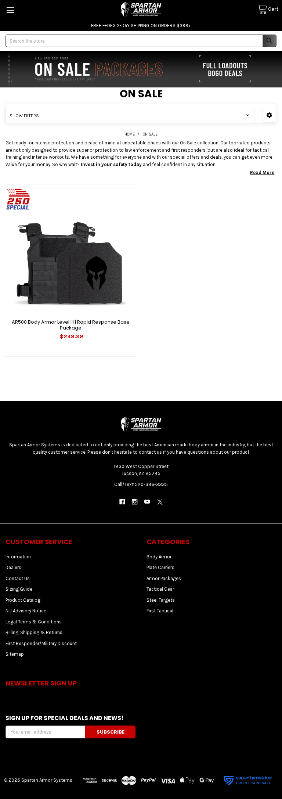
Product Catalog (23, 600)
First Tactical (160, 610)
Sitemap (15, 654)
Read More (262, 172)
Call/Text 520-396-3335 (141, 484)
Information (18, 556)
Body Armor (159, 556)
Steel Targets (161, 600)
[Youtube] (147, 501)
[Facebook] (122, 501)
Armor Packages (164, 578)
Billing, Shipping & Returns (34, 632)
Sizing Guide (19, 589)
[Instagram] (134, 501)
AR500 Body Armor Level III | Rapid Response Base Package (71, 324)
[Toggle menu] (10, 10)
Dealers (13, 567)
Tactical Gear (160, 589)
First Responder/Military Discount (41, 643)
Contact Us (18, 578)
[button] (269, 115)
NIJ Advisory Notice (26, 610)
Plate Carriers (160, 567)
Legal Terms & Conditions (34, 622)
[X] (160, 501)
